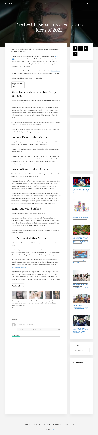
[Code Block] (33, 329)
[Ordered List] (27, 329)
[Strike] (25, 329)
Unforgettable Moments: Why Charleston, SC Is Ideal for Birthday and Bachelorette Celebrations (81, 285)
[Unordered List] (29, 329)
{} (37, 329)
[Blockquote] (31, 329)
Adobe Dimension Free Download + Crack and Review (79, 262)
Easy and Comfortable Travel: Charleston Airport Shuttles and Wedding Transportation (80, 330)
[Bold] (18, 329)
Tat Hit (49, 3)
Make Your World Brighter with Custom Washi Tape (80, 218)
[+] (40, 329)
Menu (88, 3)
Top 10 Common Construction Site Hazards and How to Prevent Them (81, 307)
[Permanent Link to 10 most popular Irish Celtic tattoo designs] (52, 292)
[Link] (36, 329)
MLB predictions (55, 71)
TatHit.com (53, 429)
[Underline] (23, 329)
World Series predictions (18, 267)
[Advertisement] (81, 89)
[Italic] (21, 329)
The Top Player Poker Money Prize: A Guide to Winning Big (81, 190)
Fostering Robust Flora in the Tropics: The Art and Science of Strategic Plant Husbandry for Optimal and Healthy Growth (81, 240)
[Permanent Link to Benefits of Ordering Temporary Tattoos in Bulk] (36, 292)
